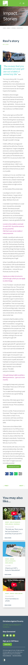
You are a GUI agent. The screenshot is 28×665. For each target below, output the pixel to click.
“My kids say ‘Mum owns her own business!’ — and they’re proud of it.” (14, 531)
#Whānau (16, 524)
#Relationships (14, 522)
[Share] (5, 473)
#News (11, 559)
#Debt (7, 522)
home (4, 28)
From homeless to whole (12, 599)
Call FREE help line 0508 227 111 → (12, 625)
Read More (8, 537)
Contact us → (7, 627)
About (8, 28)
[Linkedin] (10, 473)
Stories (14, 28)
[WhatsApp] (14, 473)
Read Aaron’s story (13, 466)
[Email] (19, 473)
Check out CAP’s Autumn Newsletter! (12, 569)
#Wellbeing (9, 524)
